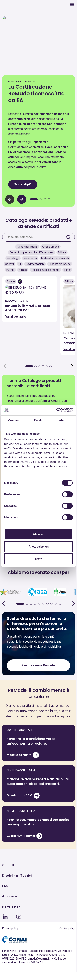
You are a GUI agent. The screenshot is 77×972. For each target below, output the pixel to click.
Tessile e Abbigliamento (45, 269)
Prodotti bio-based (60, 264)
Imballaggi (13, 258)
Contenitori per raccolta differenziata (31, 252)
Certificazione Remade (38, 665)
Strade (23, 269)
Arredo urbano (50, 246)
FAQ (5, 886)
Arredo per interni (27, 246)
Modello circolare (19, 755)
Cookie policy (67, 928)
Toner (67, 269)
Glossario (9, 896)
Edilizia (62, 252)
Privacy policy (10, 928)
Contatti (8, 865)
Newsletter (11, 907)
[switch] (67, 494)
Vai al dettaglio (15, 316)
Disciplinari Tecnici (17, 875)
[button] (21, 199)
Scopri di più (22, 184)
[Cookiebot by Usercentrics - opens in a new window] (56, 410)
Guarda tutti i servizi (21, 836)
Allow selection (39, 546)
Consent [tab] (13, 420)
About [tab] (63, 420)
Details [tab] (38, 420)
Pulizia (10, 269)
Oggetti (9, 264)
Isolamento (30, 258)
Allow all (38, 534)
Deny (38, 558)
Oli (19, 264)
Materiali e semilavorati (55, 258)
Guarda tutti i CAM (19, 795)
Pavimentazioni (35, 264)
